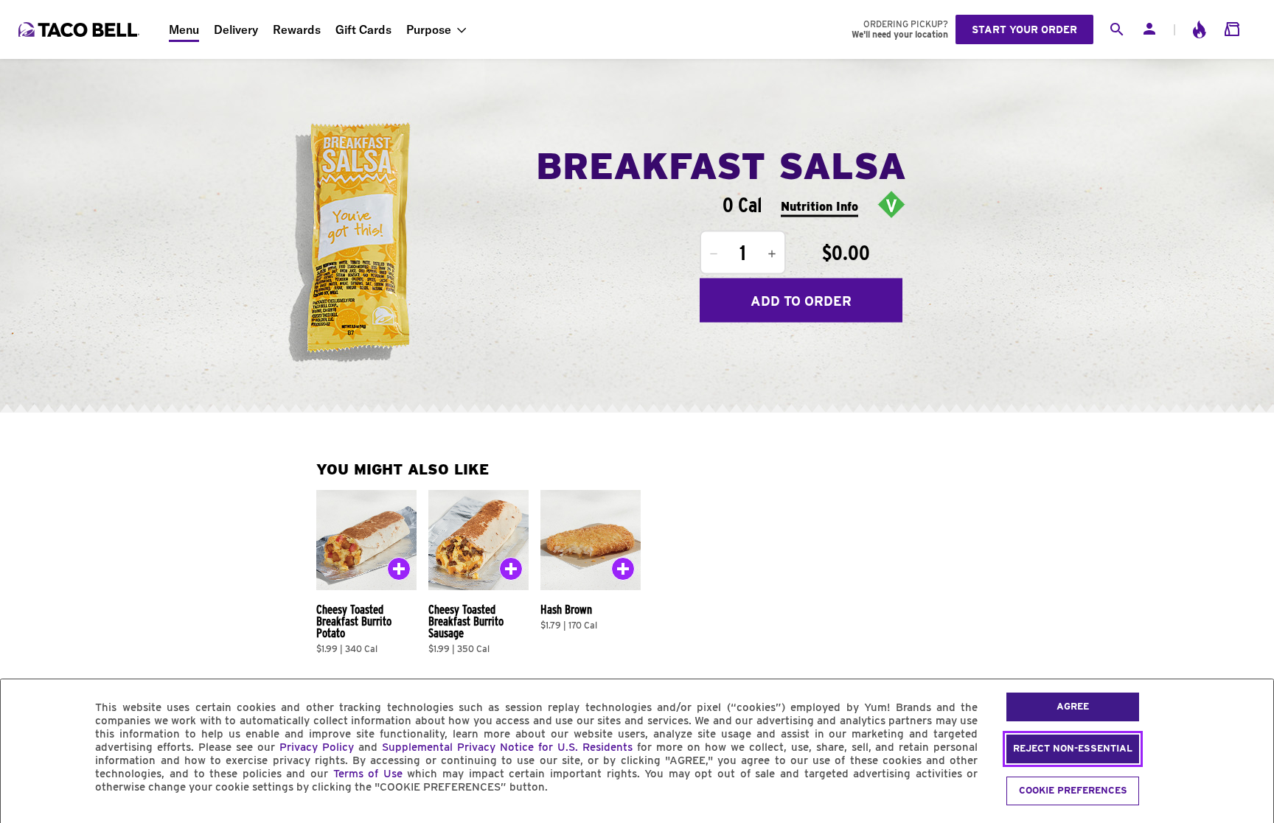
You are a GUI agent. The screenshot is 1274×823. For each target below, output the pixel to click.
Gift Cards (363, 29)
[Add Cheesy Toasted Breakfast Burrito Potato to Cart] (399, 571)
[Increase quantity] (771, 254)
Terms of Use (368, 773)
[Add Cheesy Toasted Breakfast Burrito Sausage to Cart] (511, 571)
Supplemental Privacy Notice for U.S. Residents (507, 747)
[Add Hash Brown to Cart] (623, 571)
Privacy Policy (316, 747)
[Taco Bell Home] (80, 29)
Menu (184, 29)
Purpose (428, 29)
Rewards (297, 29)
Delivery (236, 29)
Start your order (1024, 29)
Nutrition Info (819, 206)
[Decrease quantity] (713, 254)
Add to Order (801, 300)
